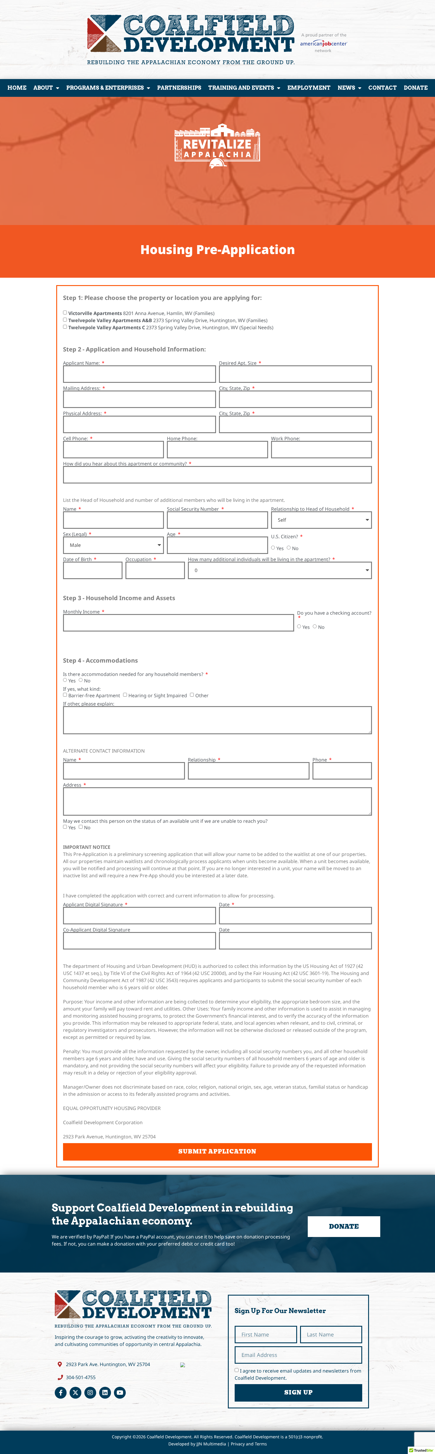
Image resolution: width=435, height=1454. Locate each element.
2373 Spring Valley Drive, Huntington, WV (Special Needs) (170, 327)
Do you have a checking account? (334, 613)
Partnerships (179, 88)
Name (70, 509)
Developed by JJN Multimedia (197, 1444)
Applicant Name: (82, 363)
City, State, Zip (235, 388)
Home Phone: (182, 438)
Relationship (202, 759)
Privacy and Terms (249, 1444)
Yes (280, 548)
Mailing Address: (82, 388)
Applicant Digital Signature (93, 904)
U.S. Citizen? (285, 536)
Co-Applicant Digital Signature (96, 929)
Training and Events (241, 88)
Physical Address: (83, 413)
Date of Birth (78, 559)
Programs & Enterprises (105, 88)
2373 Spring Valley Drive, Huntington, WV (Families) (168, 320)
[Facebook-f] (61, 1393)
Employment (309, 88)
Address (73, 785)
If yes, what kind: (82, 689)
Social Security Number (193, 509)
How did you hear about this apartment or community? (125, 463)
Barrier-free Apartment (94, 695)
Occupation (139, 559)
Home (16, 88)
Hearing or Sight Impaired (157, 695)
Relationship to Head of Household (311, 509)
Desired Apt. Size (238, 363)
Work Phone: (285, 438)
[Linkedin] (105, 1393)
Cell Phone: (76, 438)
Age (172, 534)
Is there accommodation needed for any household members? (133, 674)
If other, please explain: (88, 703)
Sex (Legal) (75, 534)
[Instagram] (90, 1393)
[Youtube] (120, 1393)
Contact (382, 88)
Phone (320, 759)
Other (202, 695)
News (346, 88)
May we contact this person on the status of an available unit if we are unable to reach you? (165, 821)
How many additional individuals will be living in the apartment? (259, 559)
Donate (416, 88)
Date (225, 904)
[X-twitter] (75, 1393)
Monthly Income (82, 611)
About (43, 88)
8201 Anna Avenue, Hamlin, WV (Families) (141, 313)
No (295, 548)
